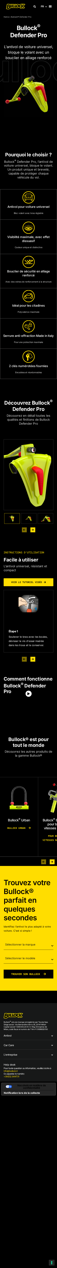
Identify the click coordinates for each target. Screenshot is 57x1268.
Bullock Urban (17, 828)
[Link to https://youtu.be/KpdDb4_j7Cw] (29, 694)
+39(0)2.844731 (11, 1076)
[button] (28, 1036)
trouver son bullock (26, 974)
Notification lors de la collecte (22, 1092)
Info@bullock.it (11, 1071)
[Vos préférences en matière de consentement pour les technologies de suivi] (52, 1263)
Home (6, 17)
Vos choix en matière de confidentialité (31, 1086)
